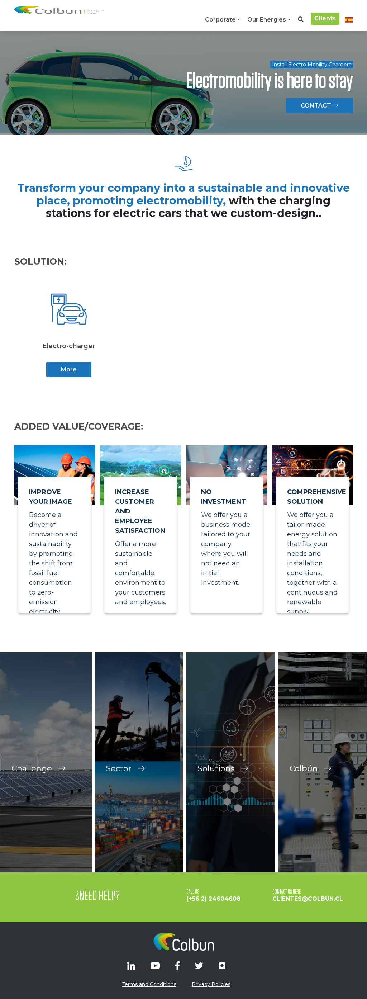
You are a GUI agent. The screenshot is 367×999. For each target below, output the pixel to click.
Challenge (32, 768)
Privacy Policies (211, 984)
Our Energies (266, 19)
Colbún (305, 768)
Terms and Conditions (149, 984)
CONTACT (317, 105)
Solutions (217, 768)
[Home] (59, 9)
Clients (325, 18)
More (69, 369)
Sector (120, 768)
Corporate (220, 19)
